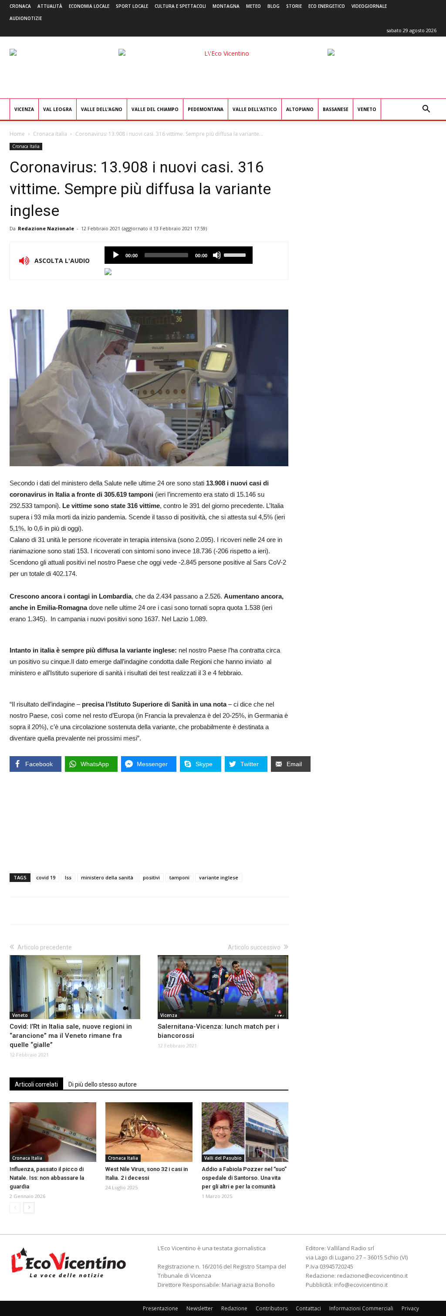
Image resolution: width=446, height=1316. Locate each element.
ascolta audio (116, 255)
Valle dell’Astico (255, 109)
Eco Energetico (326, 6)
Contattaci (308, 1308)
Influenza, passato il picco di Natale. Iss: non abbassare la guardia (47, 1178)
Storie (294, 6)
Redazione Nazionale (46, 228)
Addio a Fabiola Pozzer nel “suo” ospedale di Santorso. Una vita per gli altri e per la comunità (244, 1178)
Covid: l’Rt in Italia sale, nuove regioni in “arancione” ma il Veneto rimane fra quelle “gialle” (71, 1036)
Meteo (253, 6)
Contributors (271, 1308)
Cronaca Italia (50, 134)
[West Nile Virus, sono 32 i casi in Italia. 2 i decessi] (148, 1132)
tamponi (179, 877)
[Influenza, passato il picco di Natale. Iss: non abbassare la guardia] (53, 1132)
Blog (273, 6)
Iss (68, 877)
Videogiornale (369, 6)
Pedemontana (205, 109)
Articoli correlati (36, 1084)
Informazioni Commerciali (361, 1308)
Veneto (367, 109)
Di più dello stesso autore (102, 1084)
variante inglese (218, 877)
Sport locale (132, 6)
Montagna (226, 6)
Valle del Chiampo (155, 109)
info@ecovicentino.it (361, 1285)
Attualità (49, 6)
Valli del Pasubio (223, 1158)
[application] (179, 255)
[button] (426, 110)
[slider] (236, 254)
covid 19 (45, 877)
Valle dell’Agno (101, 109)
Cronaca (20, 6)
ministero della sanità (107, 877)
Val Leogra (57, 109)
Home (17, 134)
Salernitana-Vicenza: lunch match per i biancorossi (218, 1031)
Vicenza (24, 109)
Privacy (410, 1308)
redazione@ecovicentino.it (372, 1275)
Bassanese (335, 109)
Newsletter (199, 1308)
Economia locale (89, 6)
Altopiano (300, 109)
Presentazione (160, 1308)
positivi (151, 877)
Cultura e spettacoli (180, 6)
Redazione (234, 1308)
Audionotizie (26, 18)
